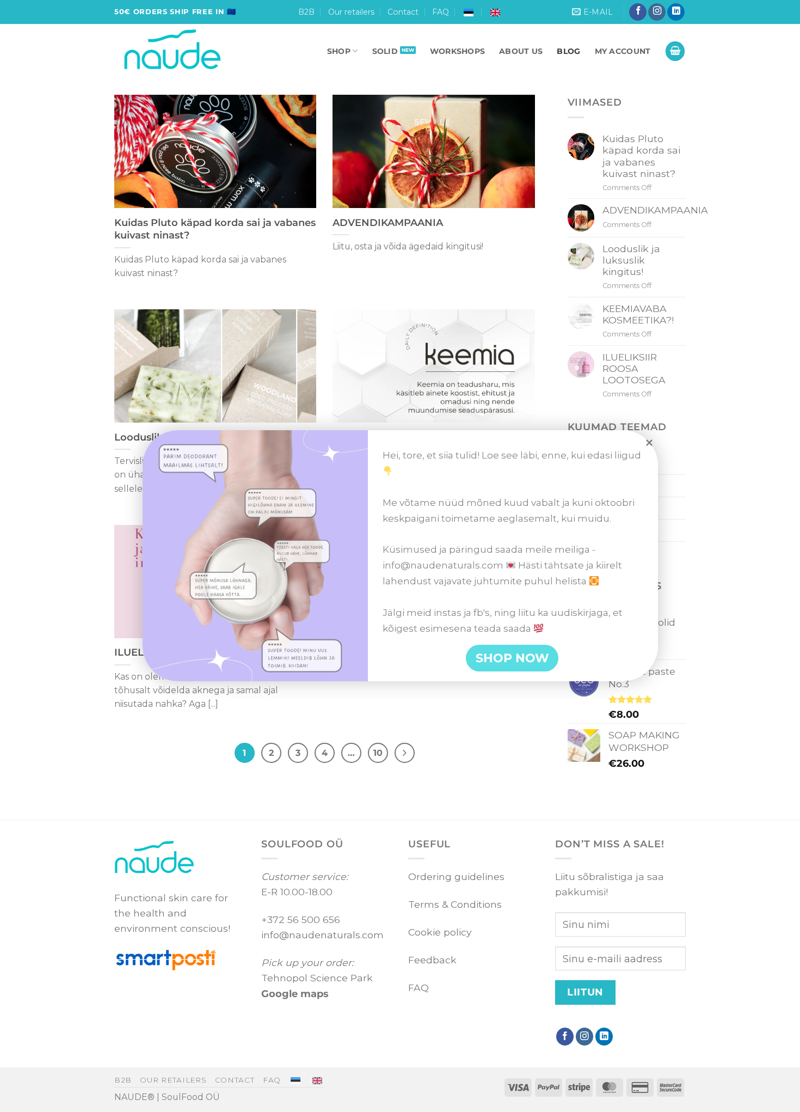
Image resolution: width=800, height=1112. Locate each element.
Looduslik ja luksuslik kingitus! (631, 260)
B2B (306, 12)
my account (623, 51)
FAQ (440, 12)
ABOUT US (521, 51)
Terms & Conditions (455, 904)
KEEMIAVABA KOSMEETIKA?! (638, 314)
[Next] (405, 753)
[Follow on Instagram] (657, 12)
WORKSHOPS (457, 51)
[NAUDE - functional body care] (196, 51)
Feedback (432, 960)
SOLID (385, 51)
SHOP (338, 51)
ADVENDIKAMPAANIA (388, 222)
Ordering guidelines (456, 876)
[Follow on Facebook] (638, 12)
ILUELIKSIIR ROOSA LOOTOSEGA (634, 368)
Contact (403, 12)
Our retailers (351, 12)
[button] (675, 51)
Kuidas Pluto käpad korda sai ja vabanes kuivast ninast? (215, 229)
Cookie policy (440, 932)
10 (378, 752)
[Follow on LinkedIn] (676, 12)
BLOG (568, 51)
